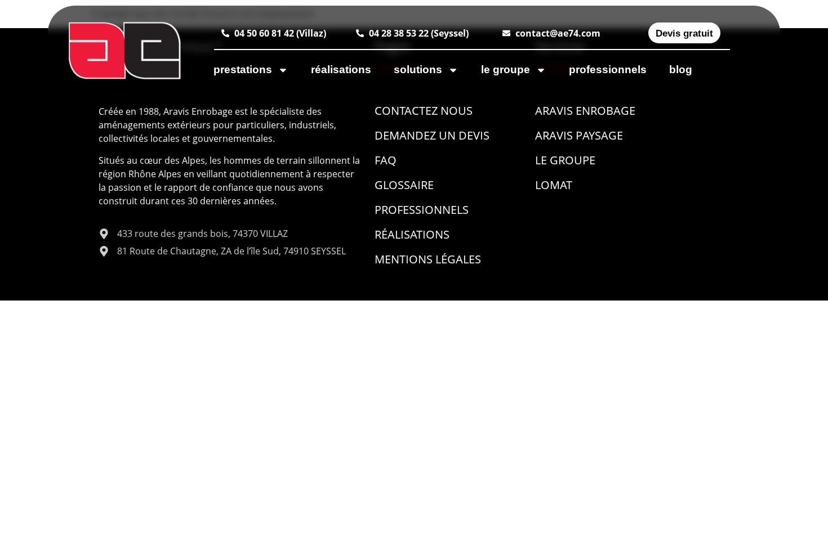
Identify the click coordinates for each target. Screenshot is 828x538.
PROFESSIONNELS (608, 69)
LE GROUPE (505, 69)
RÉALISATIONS (341, 69)
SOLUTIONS (418, 69)
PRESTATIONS (242, 69)
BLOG (680, 69)
